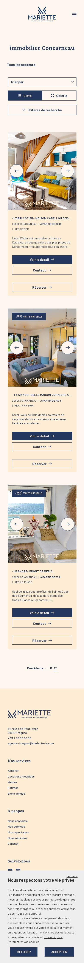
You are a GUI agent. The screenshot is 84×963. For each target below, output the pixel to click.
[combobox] (42, 81)
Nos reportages (18, 832)
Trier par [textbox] (16, 82)
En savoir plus (53, 937)
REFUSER (24, 952)
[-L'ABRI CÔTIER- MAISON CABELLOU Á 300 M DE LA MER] (42, 171)
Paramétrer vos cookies (23, 942)
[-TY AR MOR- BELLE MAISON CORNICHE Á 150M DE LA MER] (42, 348)
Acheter (13, 770)
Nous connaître (18, 821)
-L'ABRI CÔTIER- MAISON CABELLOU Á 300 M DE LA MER (41, 220)
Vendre (12, 782)
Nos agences (16, 826)
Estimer (13, 787)
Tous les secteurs (21, 64)
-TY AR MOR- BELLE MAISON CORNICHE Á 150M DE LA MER (40, 396)
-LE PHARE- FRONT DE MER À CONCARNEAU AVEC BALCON (32, 573)
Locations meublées (21, 776)
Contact (13, 843)
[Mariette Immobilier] (42, 14)
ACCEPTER (59, 952)
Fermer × (72, 876)
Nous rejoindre (17, 838)
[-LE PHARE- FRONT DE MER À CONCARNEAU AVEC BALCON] (42, 524)
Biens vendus (16, 793)
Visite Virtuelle (32, 316)
